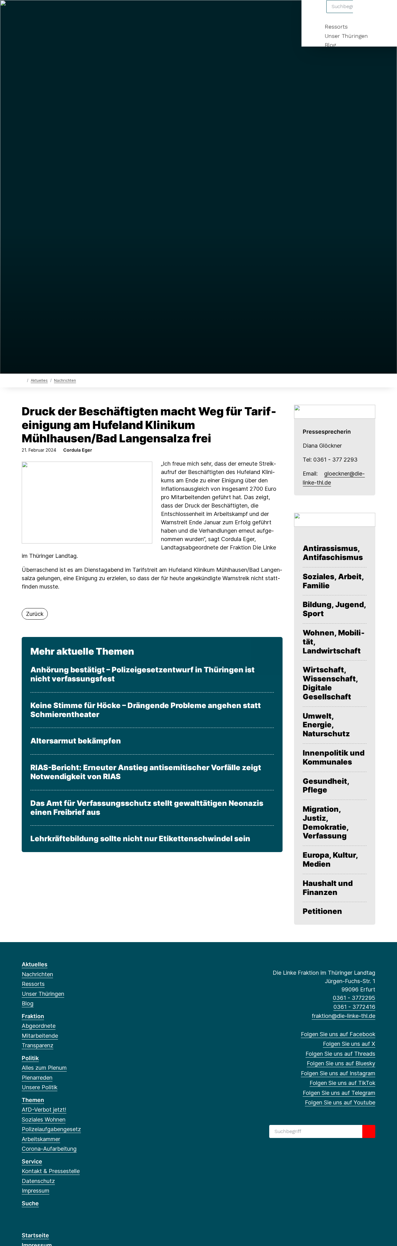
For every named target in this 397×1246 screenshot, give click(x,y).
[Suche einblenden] (366, 13)
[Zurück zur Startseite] (23, 380)
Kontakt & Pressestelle (51, 1171)
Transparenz (37, 1045)
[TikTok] (76, 13)
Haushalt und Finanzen (328, 888)
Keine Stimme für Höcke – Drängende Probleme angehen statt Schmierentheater (145, 710)
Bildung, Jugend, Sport (334, 609)
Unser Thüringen (346, 36)
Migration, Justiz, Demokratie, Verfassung (326, 822)
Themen (33, 1100)
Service (32, 1161)
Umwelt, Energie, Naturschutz (326, 725)
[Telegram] (86, 13)
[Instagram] (66, 13)
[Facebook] (25, 13)
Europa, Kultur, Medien (330, 860)
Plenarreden (37, 1077)
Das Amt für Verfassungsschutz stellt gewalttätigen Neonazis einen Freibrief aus (146, 808)
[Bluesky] (55, 13)
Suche (30, 1203)
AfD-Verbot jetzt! (44, 1109)
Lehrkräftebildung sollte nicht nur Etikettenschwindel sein (140, 838)
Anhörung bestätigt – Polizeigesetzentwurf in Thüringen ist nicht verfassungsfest (142, 674)
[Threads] (45, 13)
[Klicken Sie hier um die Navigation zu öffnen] (384, 13)
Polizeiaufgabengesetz (51, 1129)
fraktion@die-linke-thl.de (343, 1016)
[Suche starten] (368, 1131)
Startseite (35, 1235)
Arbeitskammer (41, 1139)
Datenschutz (38, 1181)
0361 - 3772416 (354, 1007)
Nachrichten (65, 380)
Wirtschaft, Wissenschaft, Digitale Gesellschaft (330, 683)
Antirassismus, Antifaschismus (333, 553)
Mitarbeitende (40, 1035)
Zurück (34, 614)
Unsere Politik (39, 1087)
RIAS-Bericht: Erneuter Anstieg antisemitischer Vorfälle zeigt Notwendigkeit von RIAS (145, 772)
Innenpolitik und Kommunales (333, 757)
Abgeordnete (39, 1026)
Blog (330, 45)
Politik (30, 1058)
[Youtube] (96, 13)
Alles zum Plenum (44, 1067)
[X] (35, 13)
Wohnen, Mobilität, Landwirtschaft (334, 642)
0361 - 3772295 (354, 998)
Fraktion (33, 1016)
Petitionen (322, 911)
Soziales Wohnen (43, 1119)
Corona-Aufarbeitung (49, 1148)
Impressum (35, 1190)
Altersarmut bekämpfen (75, 741)
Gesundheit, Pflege (326, 786)
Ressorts (336, 26)
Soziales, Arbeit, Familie (333, 581)
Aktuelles (39, 380)
